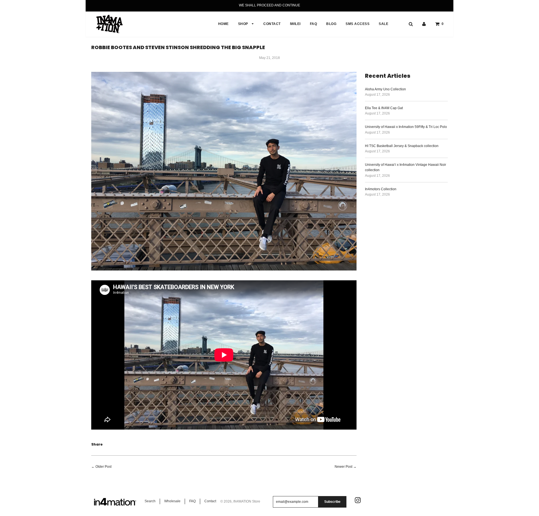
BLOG (331, 24)
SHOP (243, 24)
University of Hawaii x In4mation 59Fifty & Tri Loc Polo (406, 127)
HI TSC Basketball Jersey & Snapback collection (401, 146)
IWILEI (295, 24)
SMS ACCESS (357, 24)
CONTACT (272, 24)
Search (150, 501)
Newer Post (343, 467)
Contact (210, 501)
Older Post (103, 467)
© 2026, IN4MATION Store (240, 501)
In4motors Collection (380, 189)
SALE (383, 24)
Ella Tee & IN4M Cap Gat (384, 108)
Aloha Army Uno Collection (385, 89)
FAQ (313, 24)
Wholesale (172, 501)
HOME (223, 24)
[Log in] (424, 24)
